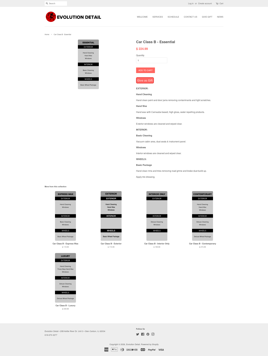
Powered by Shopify (150, 344)
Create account (205, 3)
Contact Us (190, 16)
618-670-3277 (51, 335)
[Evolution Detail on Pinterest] (147, 334)
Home (47, 34)
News (220, 16)
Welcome (142, 16)
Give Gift (207, 16)
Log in (191, 3)
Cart (221, 3)
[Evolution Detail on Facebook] (142, 334)
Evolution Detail (133, 344)
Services (157, 16)
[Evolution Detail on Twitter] (137, 334)
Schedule (173, 16)
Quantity (140, 55)
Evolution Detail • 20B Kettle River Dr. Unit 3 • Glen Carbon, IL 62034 (75, 331)
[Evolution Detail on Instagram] (152, 334)
